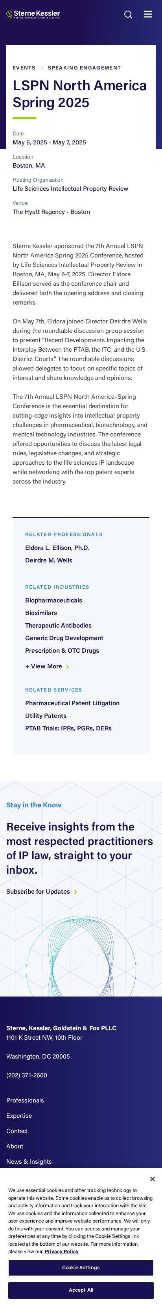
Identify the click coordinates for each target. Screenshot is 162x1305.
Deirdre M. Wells (48, 561)
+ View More (44, 667)
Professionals (25, 1101)
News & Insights (29, 1162)
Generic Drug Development (64, 638)
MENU (150, 14)
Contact (17, 1131)
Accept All (81, 1290)
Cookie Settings (81, 1267)
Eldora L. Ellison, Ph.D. (57, 548)
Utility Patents (45, 716)
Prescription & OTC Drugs (62, 651)
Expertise (19, 1116)
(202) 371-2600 (26, 1076)
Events (24, 68)
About (14, 1147)
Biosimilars (41, 613)
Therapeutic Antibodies (58, 626)
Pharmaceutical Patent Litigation (72, 704)
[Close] (152, 1179)
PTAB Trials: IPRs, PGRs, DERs (68, 729)
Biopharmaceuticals (53, 601)
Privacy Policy (62, 1251)
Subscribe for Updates (39, 892)
